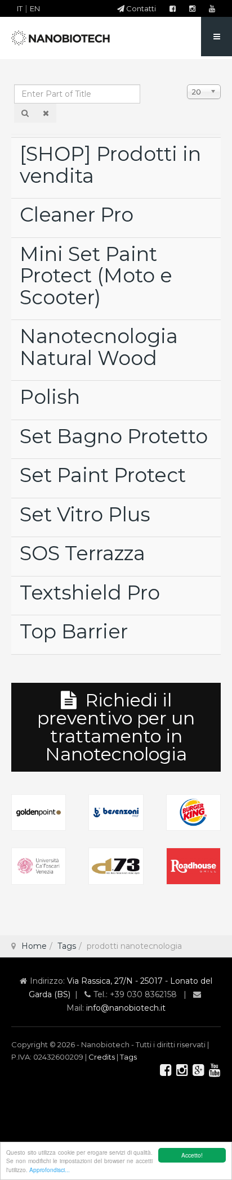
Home (34, 946)
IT (20, 8)
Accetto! (192, 1155)
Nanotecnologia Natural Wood (99, 347)
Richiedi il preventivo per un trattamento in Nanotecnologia (116, 727)
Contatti (140, 8)
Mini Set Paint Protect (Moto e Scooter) (96, 275)
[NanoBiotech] (62, 38)
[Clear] (45, 113)
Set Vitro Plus (85, 514)
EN (35, 8)
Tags (66, 946)
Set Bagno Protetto (114, 436)
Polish (50, 397)
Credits (101, 1056)
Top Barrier (74, 631)
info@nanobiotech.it (126, 1008)
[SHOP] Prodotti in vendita (110, 165)
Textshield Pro (90, 592)
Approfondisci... (49, 1169)
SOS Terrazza (82, 553)
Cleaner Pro (76, 214)
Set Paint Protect (103, 475)
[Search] (25, 113)
